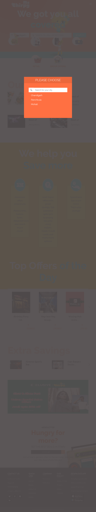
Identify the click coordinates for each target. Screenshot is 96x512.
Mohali (34, 104)
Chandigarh (36, 95)
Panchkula (36, 100)
